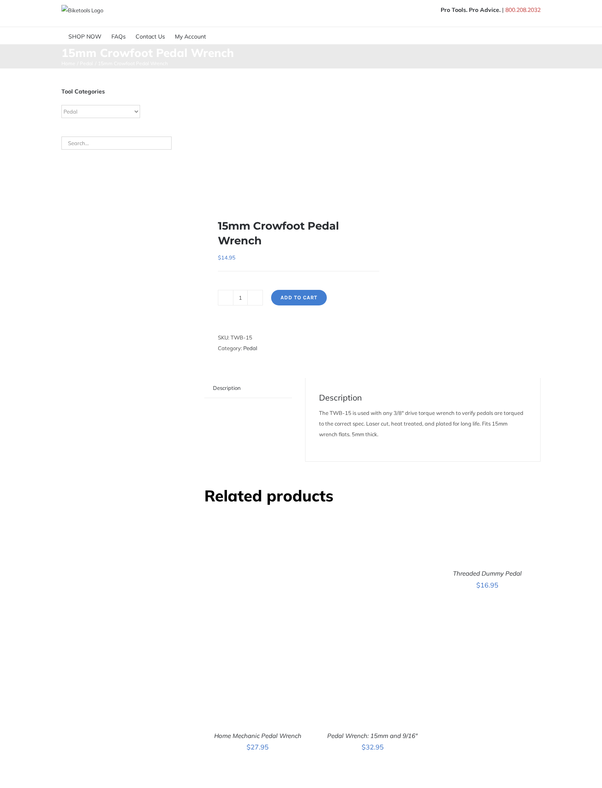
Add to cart (299, 297)
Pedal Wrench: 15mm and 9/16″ (372, 736)
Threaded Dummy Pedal (487, 573)
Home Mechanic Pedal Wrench (257, 736)
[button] (235, 35)
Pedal (250, 348)
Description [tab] (227, 388)
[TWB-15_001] (285, 137)
